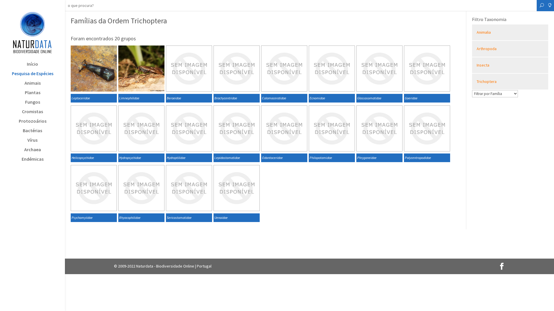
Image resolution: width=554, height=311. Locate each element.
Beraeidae (174, 98)
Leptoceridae (81, 98)
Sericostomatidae (179, 217)
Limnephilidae (129, 98)
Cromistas (32, 111)
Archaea (32, 149)
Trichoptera (487, 81)
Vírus (32, 140)
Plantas (32, 92)
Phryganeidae (367, 158)
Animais (33, 83)
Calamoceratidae (274, 98)
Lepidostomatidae (227, 158)
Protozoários (32, 121)
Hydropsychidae (130, 158)
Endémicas (33, 159)
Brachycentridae (225, 98)
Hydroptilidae (176, 158)
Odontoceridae (272, 158)
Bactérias (32, 130)
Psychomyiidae (82, 217)
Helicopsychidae (83, 158)
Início (32, 64)
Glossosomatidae (369, 98)
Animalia (484, 32)
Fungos (32, 102)
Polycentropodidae (418, 158)
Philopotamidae (321, 158)
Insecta (483, 65)
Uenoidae (221, 217)
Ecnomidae (317, 98)
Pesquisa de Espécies (32, 73)
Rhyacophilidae (130, 217)
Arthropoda (487, 48)
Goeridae (411, 98)
